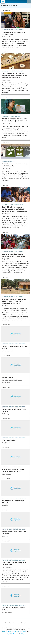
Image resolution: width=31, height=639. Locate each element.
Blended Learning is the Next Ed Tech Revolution (15, 523)
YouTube (14, 623)
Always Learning (15, 369)
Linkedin (25, 623)
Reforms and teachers (15, 431)
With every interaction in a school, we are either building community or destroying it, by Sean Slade (15, 299)
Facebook (6, 623)
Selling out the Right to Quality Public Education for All (15, 561)
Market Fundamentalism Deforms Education (15, 492)
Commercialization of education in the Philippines (15, 401)
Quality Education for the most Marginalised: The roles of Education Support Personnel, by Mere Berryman (15, 206)
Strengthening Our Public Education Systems (15, 599)
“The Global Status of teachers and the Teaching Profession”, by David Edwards (15, 117)
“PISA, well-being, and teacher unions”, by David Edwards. (15, 29)
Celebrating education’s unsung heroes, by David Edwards (15, 161)
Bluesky (21, 623)
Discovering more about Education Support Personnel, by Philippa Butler (15, 252)
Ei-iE (2, 1)
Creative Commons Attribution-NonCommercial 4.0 (14, 631)
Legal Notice (10, 634)
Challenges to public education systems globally (15, 338)
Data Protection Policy (18, 634)
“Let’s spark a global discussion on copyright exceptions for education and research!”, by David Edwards (15, 72)
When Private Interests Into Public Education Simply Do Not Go (15, 461)
